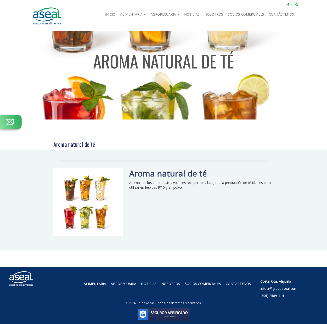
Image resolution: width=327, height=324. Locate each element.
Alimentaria (131, 14)
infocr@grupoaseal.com (278, 288)
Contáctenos (281, 14)
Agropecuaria (164, 14)
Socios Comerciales (246, 14)
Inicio (110, 14)
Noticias (192, 14)
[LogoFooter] (21, 273)
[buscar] (297, 4)
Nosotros (213, 14)
